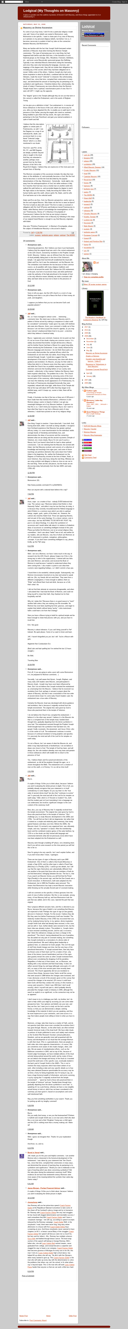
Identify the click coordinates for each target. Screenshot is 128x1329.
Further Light (91, 391)
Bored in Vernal (34, 1153)
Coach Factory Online (48, 1213)
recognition (88, 248)
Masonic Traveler (90, 429)
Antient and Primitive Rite (93, 241)
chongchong (32, 1202)
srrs (85, 251)
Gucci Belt (31, 1239)
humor (86, 245)
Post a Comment (28, 1276)
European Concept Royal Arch (97, 369)
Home (48, 1316)
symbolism (88, 164)
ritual (85, 173)
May (88, 350)
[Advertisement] (36, 1296)
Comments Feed (90, 457)
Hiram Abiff (88, 198)
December (90, 339)
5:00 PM (31, 1106)
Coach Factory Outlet (54, 1217)
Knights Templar (90, 217)
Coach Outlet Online (57, 1227)
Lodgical (88, 26)
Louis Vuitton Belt (48, 1243)
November (90, 341)
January (89, 376)
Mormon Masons (90, 432)
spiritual (63, 235)
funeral (86, 238)
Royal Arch (88, 180)
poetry (86, 192)
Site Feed (87, 455)
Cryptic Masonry (90, 170)
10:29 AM (31, 309)
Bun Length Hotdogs (93, 414)
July (88, 344)
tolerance (87, 211)
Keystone (87, 223)
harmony (87, 186)
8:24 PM (31, 1271)
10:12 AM (31, 285)
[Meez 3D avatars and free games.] (94, 284)
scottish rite (88, 220)
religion (56, 235)
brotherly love (89, 189)
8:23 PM (31, 1148)
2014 (86, 330)
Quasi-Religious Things (95, 412)
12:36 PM (31, 473)
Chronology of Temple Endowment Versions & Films (96, 394)
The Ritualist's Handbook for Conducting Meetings (94, 319)
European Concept (90, 235)
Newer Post (23, 1316)
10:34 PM (31, 665)
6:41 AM (31, 1184)
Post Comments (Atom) (38, 1320)
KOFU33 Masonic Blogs (92, 426)
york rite (87, 155)
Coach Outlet (58, 1222)
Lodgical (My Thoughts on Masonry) (51, 11)
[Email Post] (72, 233)
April (88, 373)
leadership (87, 201)
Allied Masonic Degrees (92, 167)
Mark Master (88, 226)
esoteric (38, 235)
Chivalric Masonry (90, 214)
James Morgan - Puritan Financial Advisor (44, 1188)
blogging (87, 158)
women (86, 254)
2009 (86, 333)
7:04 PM (31, 494)
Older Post (73, 1316)
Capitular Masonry (90, 176)
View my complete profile (94, 277)
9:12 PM (31, 546)
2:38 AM (31, 1129)
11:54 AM (31, 416)
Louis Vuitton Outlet (46, 1253)
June (88, 347)
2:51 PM (31, 771)
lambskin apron (47, 235)
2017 (86, 327)
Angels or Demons (92, 356)
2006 (86, 383)
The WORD (70, 235)
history (86, 183)
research (87, 204)
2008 (86, 336)
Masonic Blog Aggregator (93, 435)
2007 (86, 380)
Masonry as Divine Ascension (96, 353)
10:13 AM (31, 1198)
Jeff (29, 314)
